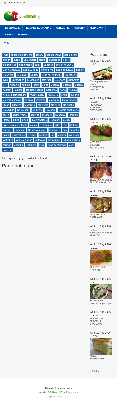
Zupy (71, 145)
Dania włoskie (30, 69)
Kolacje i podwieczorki (15, 95)
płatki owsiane (39, 120)
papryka (35, 115)
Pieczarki (47, 115)
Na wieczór (23, 110)
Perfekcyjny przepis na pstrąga (100, 301)
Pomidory (55, 120)
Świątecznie (18, 135)
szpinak (43, 135)
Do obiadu (22, 75)
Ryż (65, 125)
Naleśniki (51, 110)
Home (5, 42)
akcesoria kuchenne (21, 55)
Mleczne (16, 105)
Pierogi (6, 120)
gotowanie (73, 80)
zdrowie (7, 145)
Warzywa (74, 135)
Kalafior (7, 90)
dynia (5, 80)
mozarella (29, 105)
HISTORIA (79, 28)
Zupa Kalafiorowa (57, 145)
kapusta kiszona (34, 90)
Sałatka (74, 125)
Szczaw (32, 135)
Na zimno (37, 110)
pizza (16, 120)
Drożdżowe (71, 75)
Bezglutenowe (53, 55)
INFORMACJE (12, 28)
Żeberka (18, 145)
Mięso (6, 105)
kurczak (28, 100)
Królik (64, 95)
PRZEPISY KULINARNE (38, 28)
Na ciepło (43, 105)
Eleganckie (33, 80)
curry (37, 64)
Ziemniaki (31, 145)
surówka (74, 130)
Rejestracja (19, 2)
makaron (40, 100)
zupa (42, 145)
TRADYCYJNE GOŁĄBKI (98, 268)
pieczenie (60, 115)
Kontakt (42, 392)
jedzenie (79, 85)
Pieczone (73, 115)
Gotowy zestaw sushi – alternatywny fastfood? (98, 85)
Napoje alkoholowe (69, 110)
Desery (80, 69)
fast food (46, 80)
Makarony (54, 100)
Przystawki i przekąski (15, 125)
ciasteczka (54, 60)
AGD (5, 55)
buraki (17, 60)
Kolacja (73, 90)
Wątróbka (8, 140)
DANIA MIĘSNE (64, 64)
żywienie (7, 150)
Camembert (29, 60)
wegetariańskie (24, 140)
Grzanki (14, 85)
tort (52, 135)
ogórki (6, 115)
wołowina (40, 140)
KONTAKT (23, 34)
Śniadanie (54, 130)
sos (65, 130)
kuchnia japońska (12, 100)
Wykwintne (54, 140)
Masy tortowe (69, 100)
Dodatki (34, 75)
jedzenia (67, 85)
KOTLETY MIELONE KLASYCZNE (97, 145)
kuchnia (75, 95)
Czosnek (48, 64)
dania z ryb (47, 69)
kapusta (18, 90)
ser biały (7, 130)
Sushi (6, 135)
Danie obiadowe (64, 69)
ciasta (42, 60)
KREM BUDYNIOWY (97, 357)
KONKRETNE (37, 95)
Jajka (45, 85)
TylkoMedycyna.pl (69, 392)
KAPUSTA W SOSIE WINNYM (101, 234)
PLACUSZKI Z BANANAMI (97, 216)
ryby (57, 125)
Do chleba (8, 75)
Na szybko (8, 110)
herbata (26, 85)
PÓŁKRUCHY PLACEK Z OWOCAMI (97, 321)
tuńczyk (62, 135)
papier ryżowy (19, 115)
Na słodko (68, 105)
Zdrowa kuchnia (71, 140)
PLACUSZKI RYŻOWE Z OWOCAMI (96, 107)
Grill (5, 85)
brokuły (7, 60)
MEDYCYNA (96, 28)
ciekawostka (9, 64)
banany (39, 55)
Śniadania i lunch (37, 130)
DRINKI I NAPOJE (51, 75)
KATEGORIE (62, 28)
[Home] (23, 16)
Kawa (63, 90)
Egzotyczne (18, 80)
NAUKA (9, 34)
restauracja (46, 125)
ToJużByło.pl (53, 392)
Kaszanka (51, 90)
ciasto (66, 60)
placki (25, 120)
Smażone (20, 130)
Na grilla (55, 105)
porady (66, 120)
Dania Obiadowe (11, 69)
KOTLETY (53, 95)
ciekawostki (25, 64)
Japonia (55, 85)
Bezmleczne (70, 55)
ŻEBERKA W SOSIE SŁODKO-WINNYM (101, 181)
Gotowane (60, 80)
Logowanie (7, 2)
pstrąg (33, 125)
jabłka (36, 85)
